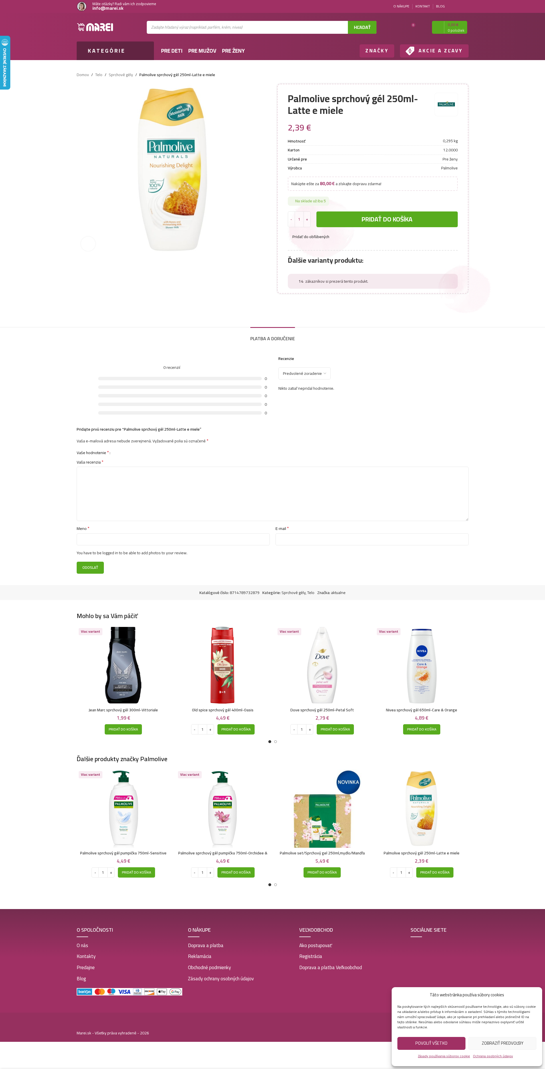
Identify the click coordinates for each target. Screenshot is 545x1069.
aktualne (338, 592)
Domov (83, 75)
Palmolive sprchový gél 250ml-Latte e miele (421, 853)
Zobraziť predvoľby (502, 1043)
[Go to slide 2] (275, 741)
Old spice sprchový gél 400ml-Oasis (222, 710)
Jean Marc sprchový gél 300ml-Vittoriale (123, 710)
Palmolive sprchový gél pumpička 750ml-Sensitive (123, 853)
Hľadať (362, 27)
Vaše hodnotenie (93, 452)
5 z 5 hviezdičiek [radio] (134, 452)
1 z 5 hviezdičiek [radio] (117, 452)
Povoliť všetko (431, 1043)
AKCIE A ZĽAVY (441, 50)
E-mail (282, 528)
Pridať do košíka (387, 219)
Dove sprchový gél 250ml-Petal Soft (322, 710)
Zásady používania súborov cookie (444, 1056)
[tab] (272, 336)
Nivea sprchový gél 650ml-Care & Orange (421, 710)
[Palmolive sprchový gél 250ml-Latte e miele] (422, 808)
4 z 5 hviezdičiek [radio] (130, 452)
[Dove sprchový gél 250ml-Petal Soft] (322, 665)
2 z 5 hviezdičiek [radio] (121, 452)
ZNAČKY (377, 50)
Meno (83, 528)
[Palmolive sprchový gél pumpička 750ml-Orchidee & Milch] (223, 808)
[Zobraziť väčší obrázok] (88, 244)
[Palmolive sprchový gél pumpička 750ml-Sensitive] (124, 808)
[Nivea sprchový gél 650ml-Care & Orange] (422, 665)
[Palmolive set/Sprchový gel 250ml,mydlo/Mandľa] (322, 808)
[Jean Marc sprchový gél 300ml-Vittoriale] (124, 665)
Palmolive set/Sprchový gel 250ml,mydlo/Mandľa (322, 853)
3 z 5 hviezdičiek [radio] (125, 452)
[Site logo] (95, 27)
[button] (123, 729)
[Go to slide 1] (269, 741)
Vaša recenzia (90, 462)
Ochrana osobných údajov (493, 1056)
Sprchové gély (121, 75)
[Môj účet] (422, 27)
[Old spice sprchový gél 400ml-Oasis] (223, 665)
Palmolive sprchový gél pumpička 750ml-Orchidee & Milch (222, 855)
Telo (98, 75)
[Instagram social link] (465, 6)
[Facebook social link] (458, 6)
